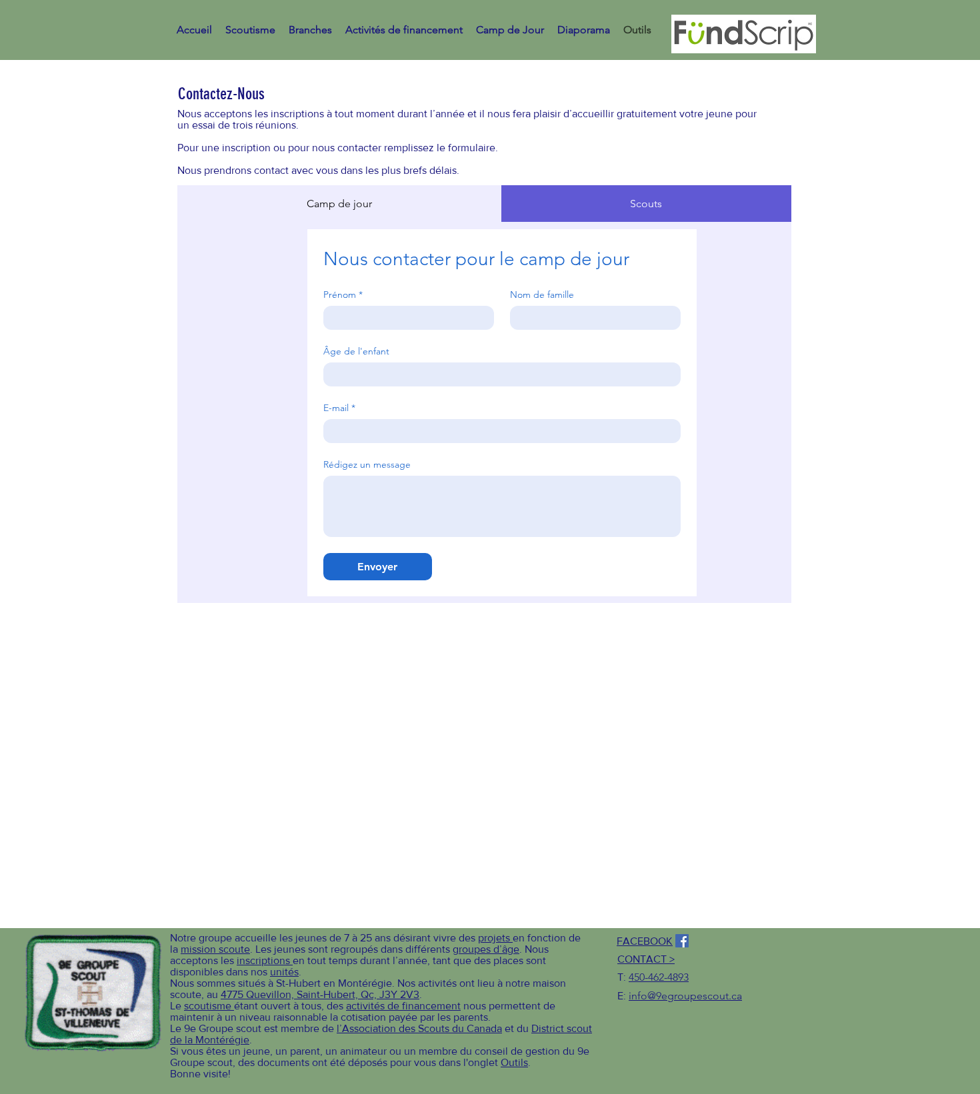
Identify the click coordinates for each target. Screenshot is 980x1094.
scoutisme (209, 1005)
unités (284, 971)
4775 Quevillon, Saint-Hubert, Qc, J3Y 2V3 (320, 994)
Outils (514, 1062)
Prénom (343, 294)
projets (495, 937)
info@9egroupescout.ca (685, 995)
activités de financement (403, 1005)
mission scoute (215, 949)
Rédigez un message (367, 464)
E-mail (339, 408)
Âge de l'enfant (356, 351)
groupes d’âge (486, 949)
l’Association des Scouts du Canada (419, 1028)
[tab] (339, 203)
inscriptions (265, 960)
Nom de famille (542, 294)
